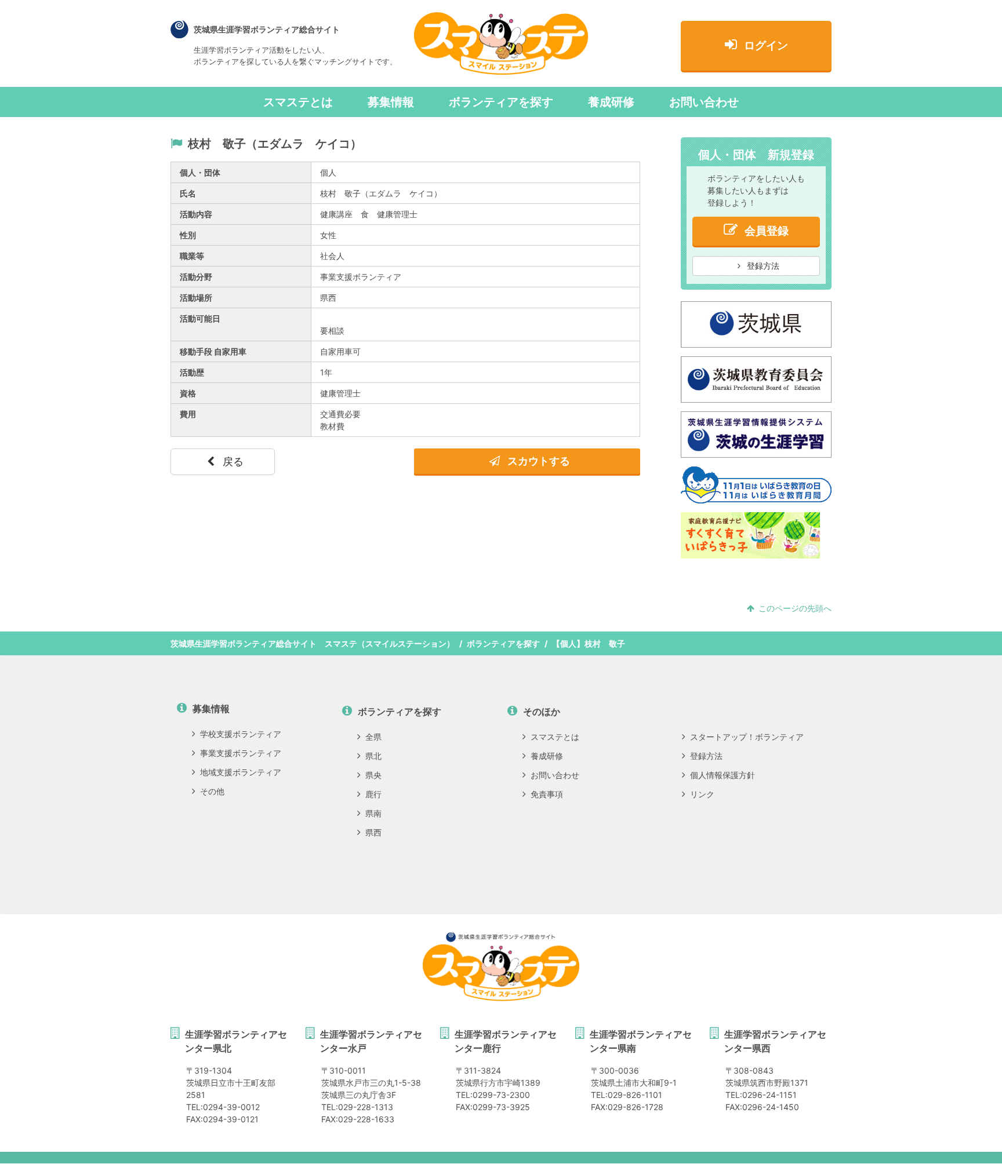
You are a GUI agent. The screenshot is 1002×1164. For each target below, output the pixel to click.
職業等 (192, 256)
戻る (232, 461)
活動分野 (196, 277)
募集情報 (391, 102)
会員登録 (767, 231)
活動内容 (196, 214)
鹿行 (373, 794)
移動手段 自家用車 (213, 351)
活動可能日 (200, 318)
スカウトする (537, 461)
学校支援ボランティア (240, 734)
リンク (702, 794)
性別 (188, 235)
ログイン (766, 45)
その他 (212, 791)
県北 (373, 756)
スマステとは (298, 102)
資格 (188, 393)
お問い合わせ (704, 102)
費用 (188, 414)
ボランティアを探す (501, 102)
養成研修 (611, 102)
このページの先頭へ (795, 608)
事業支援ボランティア (240, 753)
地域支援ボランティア (240, 772)
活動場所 (196, 297)
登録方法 (762, 266)
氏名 (188, 193)
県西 (373, 832)
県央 (373, 775)
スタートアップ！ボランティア (747, 737)
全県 (373, 737)
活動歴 (192, 372)
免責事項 (547, 794)
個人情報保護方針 (722, 775)
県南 (373, 813)
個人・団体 (200, 172)
